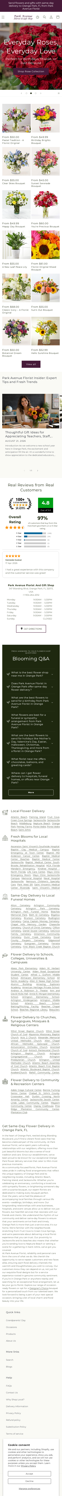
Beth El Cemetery (39, 914)
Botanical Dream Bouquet (12, 354)
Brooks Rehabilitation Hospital (28, 865)
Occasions (11, 1327)
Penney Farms (24, 826)
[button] (44, 17)
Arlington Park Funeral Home (29, 911)
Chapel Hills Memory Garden (28, 924)
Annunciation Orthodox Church (29, 1047)
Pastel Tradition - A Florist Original (13, 141)
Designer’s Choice (38, 1288)
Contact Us (12, 1392)
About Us (11, 1340)
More (31, 792)
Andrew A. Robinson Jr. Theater (29, 990)
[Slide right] (37, 470)
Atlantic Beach (19, 817)
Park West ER (25, 884)
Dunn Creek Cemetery (37, 937)
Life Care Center (36, 871)
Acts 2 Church (28, 1037)
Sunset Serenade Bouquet (40, 184)
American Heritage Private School (40, 987)
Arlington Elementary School (40, 997)
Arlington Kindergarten (24, 1000)
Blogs (9, 1366)
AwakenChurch (19, 1072)
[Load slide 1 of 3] (26, 93)
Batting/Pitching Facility (25, 1006)
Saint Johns (25, 829)
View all (31, 364)
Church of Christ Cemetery (37, 927)
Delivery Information (17, 1406)
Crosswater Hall (20, 1096)
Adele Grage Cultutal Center (26, 1090)
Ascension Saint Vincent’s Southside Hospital (35, 846)
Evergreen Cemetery (36, 943)
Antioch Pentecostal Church (44, 1050)
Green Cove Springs (21, 820)
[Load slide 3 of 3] (35, 93)
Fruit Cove (53, 817)
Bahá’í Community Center (44, 1072)
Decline (29, 1481)
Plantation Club (19, 1112)
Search (9, 1360)
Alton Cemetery (20, 905)
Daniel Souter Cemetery (36, 930)
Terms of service (14, 1433)
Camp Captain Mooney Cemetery (41, 921)
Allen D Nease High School (44, 981)
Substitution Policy (16, 1426)
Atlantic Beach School (42, 1003)
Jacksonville (39, 820)
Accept (29, 1473)
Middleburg (25, 823)
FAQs (9, 1385)
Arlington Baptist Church (28, 1053)
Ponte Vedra (39, 826)
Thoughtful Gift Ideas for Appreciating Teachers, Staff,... (29, 434)
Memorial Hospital (32, 878)
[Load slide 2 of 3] (31, 93)
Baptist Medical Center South (42, 862)
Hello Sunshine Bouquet (45, 353)
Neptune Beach (41, 823)
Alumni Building (21, 984)
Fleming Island (37, 817)
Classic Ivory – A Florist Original (15, 311)
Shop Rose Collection (31, 71)
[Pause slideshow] (58, 93)
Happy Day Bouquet (13, 226)
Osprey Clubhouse (43, 1106)
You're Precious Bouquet (45, 226)
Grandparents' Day (16, 1320)
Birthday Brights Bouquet (41, 141)
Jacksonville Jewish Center (44, 1099)
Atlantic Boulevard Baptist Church (39, 1069)
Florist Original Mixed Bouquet (43, 268)
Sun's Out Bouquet (42, 310)
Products (11, 1334)
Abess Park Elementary (24, 968)
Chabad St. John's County (44, 1093)
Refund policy (13, 1420)
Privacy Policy (28, 1466)
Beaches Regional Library (34, 1009)
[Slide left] (24, 470)
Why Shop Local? (15, 1399)
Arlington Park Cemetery (42, 908)
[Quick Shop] (37, 17)
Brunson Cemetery (35, 918)
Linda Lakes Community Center (29, 1102)
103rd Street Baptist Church (27, 1031)
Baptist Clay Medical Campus (30, 849)
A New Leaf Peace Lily (14, 267)
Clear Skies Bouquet (13, 183)
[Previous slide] (21, 93)
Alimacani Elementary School (38, 977)
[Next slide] (40, 93)
